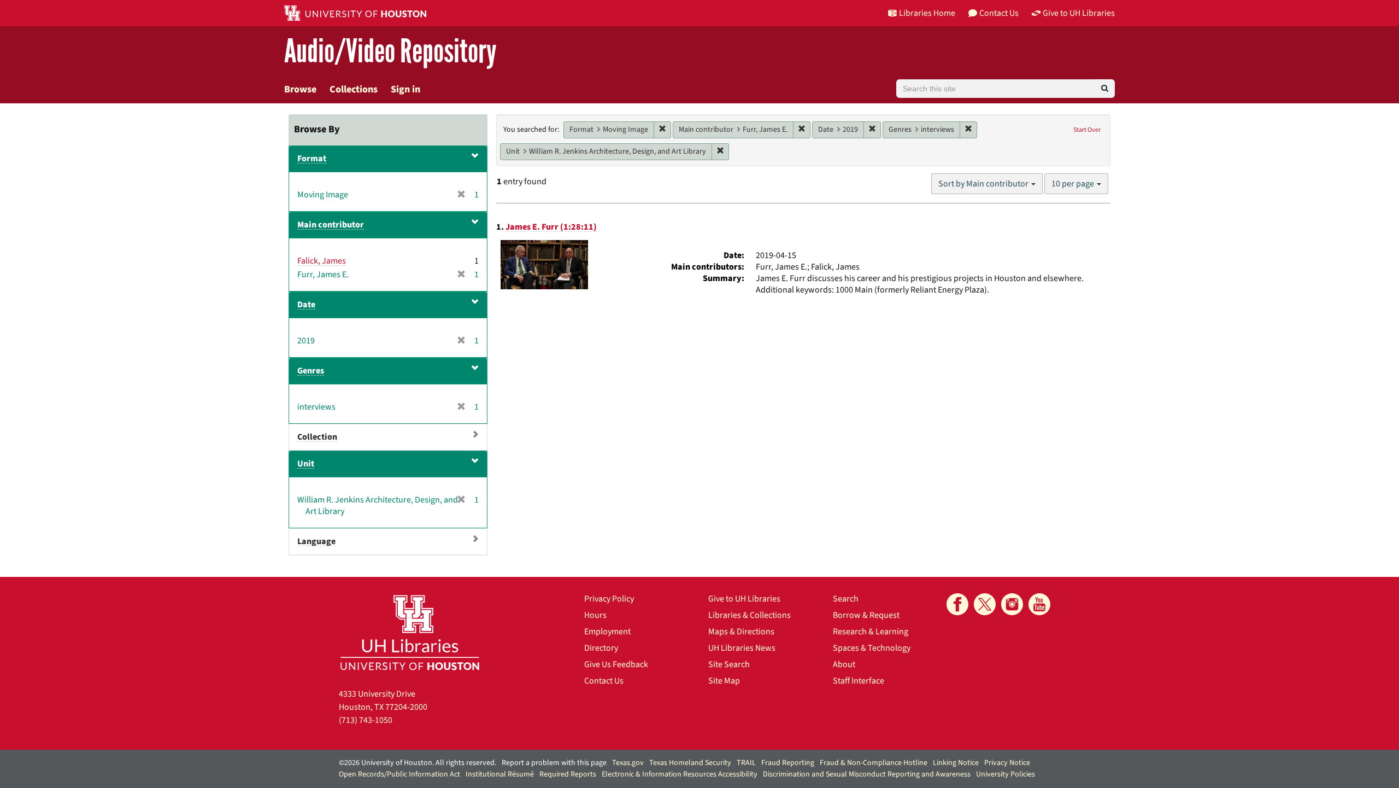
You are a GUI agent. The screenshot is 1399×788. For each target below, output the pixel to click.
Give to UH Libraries (744, 599)
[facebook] (957, 604)
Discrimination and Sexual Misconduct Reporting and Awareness (867, 774)
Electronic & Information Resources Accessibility (679, 774)
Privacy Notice (1007, 762)
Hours (595, 615)
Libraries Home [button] (927, 13)
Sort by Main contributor (984, 184)
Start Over (1087, 130)
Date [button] (306, 305)
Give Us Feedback (616, 664)
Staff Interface (858, 681)
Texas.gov (628, 762)
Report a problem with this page (554, 762)
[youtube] (1039, 604)
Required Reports (567, 774)
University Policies (1005, 774)
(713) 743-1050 (365, 720)
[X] (985, 604)
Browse (300, 89)
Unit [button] (305, 464)
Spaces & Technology (871, 648)
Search (846, 599)
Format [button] (311, 159)
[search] (1105, 88)
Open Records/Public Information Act (399, 774)
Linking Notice (956, 762)
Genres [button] (310, 371)
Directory (601, 648)
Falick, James (321, 261)
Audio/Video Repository (390, 51)
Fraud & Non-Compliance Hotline (873, 762)
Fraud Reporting (787, 762)
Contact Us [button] (999, 13)
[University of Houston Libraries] (410, 632)
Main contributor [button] (330, 225)
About (844, 664)
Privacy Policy (609, 599)
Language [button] (316, 541)
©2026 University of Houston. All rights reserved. (417, 762)
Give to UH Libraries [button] (1079, 13)
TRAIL (746, 762)
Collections (354, 89)
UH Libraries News (741, 648)
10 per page (1073, 184)
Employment (607, 632)
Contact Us (604, 681)
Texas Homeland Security (690, 762)
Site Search (729, 664)
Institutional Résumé (500, 774)
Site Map (724, 681)
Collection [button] (317, 437)
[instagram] (1012, 604)
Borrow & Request (866, 615)
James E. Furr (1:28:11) (551, 227)
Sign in (405, 89)
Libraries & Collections (749, 615)
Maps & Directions (741, 632)
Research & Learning (870, 632)
